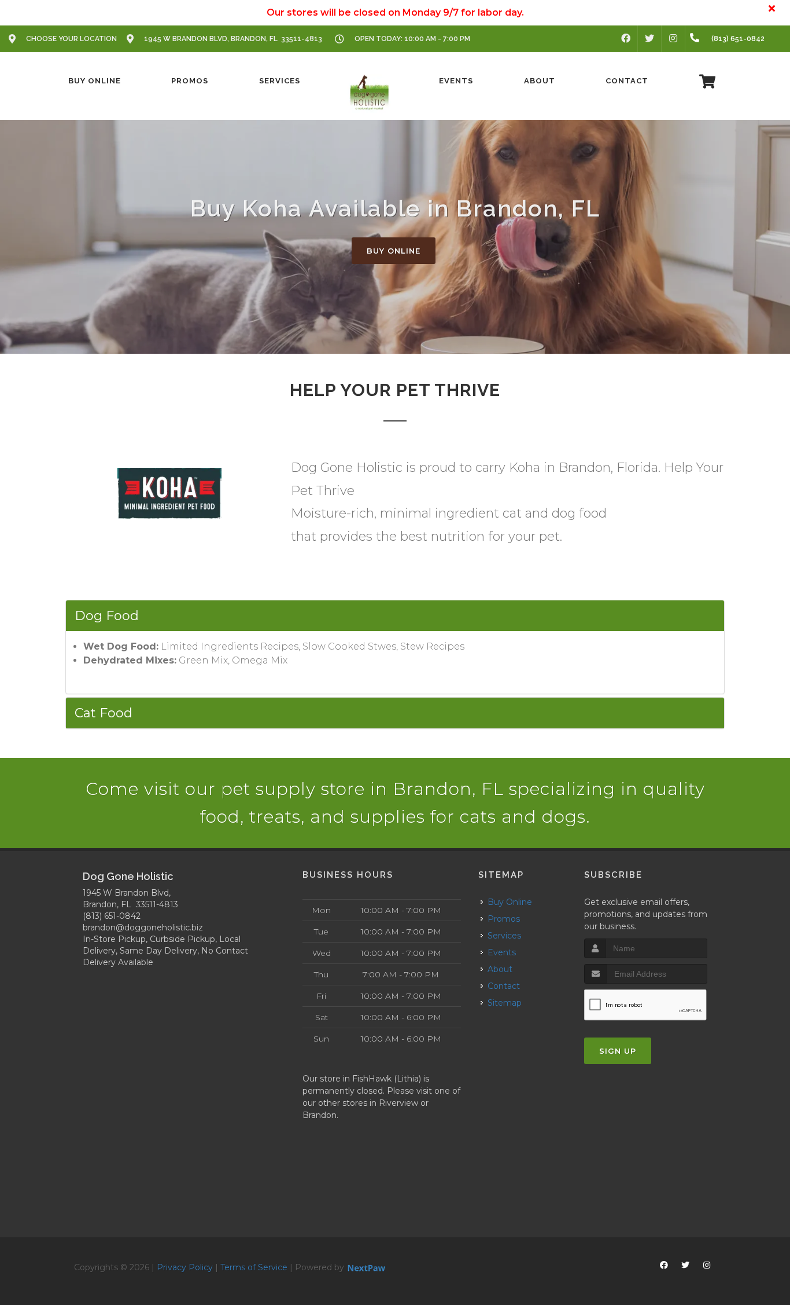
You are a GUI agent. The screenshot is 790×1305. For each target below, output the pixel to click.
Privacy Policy (185, 1267)
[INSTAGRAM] (673, 38)
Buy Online (393, 250)
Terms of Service (253, 1267)
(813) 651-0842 (112, 916)
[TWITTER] (649, 38)
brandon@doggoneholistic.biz (143, 927)
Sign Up (617, 1050)
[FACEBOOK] (625, 38)
